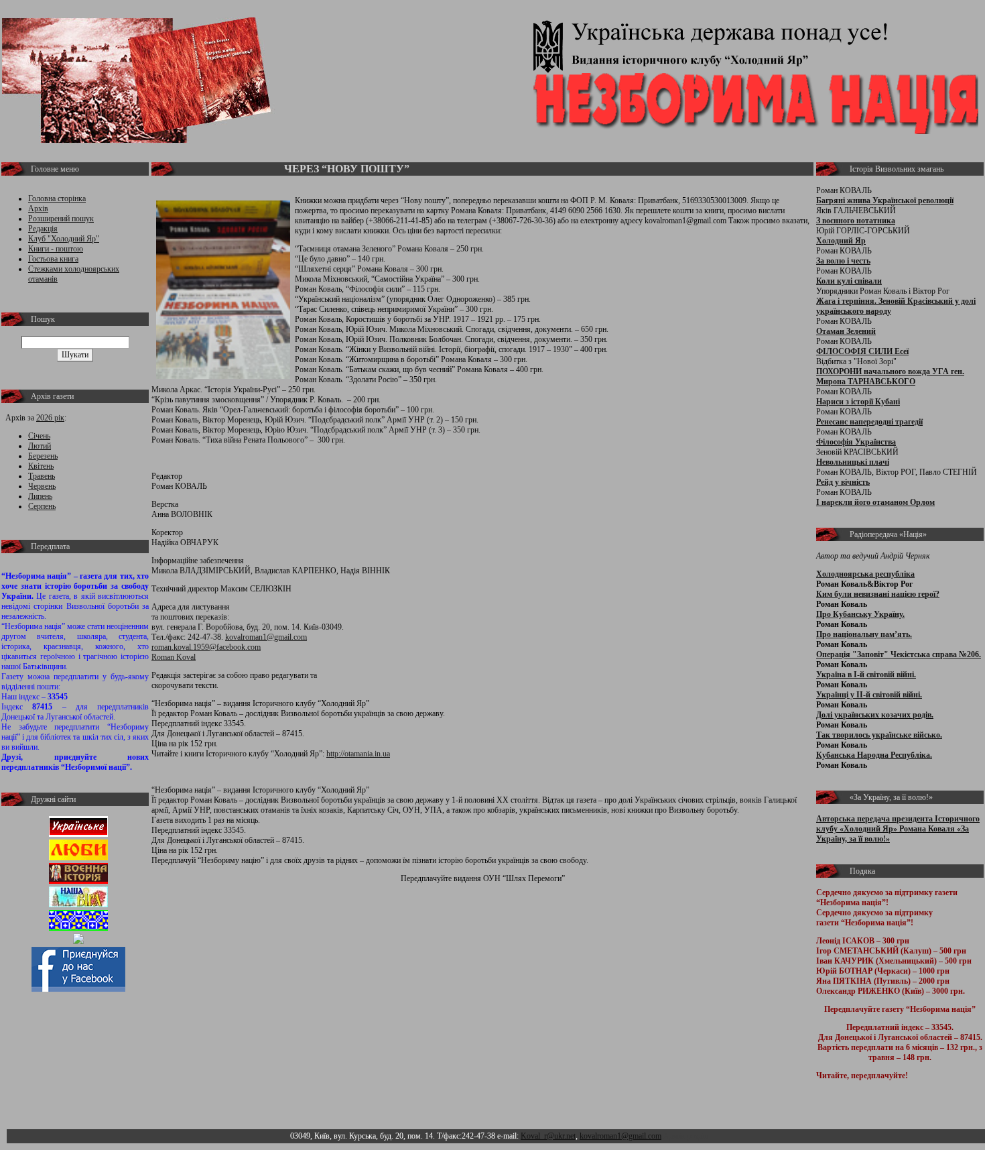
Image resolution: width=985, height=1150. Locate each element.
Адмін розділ (685, 1136)
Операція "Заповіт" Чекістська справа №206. (898, 654)
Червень (42, 486)
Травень (41, 476)
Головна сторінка (57, 198)
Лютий (39, 446)
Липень (40, 496)
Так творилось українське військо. (879, 735)
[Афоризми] (78, 941)
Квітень (41, 466)
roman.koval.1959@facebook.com (206, 647)
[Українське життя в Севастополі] (78, 834)
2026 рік (50, 417)
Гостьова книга (53, 259)
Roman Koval (173, 657)
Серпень (42, 506)
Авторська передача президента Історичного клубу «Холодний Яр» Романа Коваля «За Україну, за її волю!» (898, 829)
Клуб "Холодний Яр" (63, 238)
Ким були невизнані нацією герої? (877, 594)
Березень (43, 456)
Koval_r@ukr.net (548, 1136)
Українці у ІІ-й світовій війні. (869, 694)
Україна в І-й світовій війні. (866, 674)
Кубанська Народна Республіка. (874, 755)
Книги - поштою (55, 248)
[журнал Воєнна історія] (78, 881)
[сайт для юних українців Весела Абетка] (78, 857)
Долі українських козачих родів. (874, 715)
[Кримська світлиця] (78, 928)
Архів (38, 208)
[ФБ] (78, 989)
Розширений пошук (61, 218)
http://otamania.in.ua (358, 753)
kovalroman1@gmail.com (266, 637)
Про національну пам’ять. (864, 634)
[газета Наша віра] (78, 904)
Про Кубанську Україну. (860, 614)
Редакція (43, 228)
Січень (39, 436)
